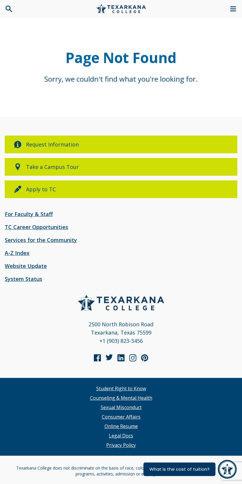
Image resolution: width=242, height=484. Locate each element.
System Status (23, 278)
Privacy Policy (121, 445)
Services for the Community (41, 239)
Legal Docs (121, 435)
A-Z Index (17, 252)
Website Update (26, 265)
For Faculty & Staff (29, 214)
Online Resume (121, 426)
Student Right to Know (121, 388)
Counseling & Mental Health (121, 398)
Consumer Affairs (121, 417)
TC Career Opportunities (36, 227)
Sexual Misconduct (121, 407)
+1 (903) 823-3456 (121, 340)
